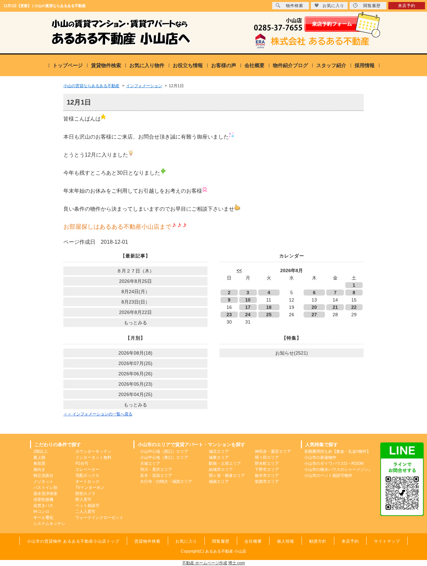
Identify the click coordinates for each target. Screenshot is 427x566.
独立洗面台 (43, 475)
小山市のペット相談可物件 (328, 475)
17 (248, 307)
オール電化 (43, 517)
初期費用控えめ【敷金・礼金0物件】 (337, 451)
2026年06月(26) (135, 373)
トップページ (68, 65)
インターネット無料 (93, 457)
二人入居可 (85, 511)
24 (248, 314)
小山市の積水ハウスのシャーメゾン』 (338, 469)
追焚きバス (43, 505)
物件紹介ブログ (290, 65)
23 (229, 314)
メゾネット (43, 481)
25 (269, 314)
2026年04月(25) (135, 394)
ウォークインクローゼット (99, 517)
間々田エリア (267, 457)
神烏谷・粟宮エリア (273, 451)
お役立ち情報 (188, 65)
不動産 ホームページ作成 (204, 563)
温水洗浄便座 (45, 493)
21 (335, 307)
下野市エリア (267, 469)
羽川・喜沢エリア (156, 469)
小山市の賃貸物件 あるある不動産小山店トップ (73, 541)
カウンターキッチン (93, 451)
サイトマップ (387, 541)
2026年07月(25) (135, 363)
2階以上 (40, 451)
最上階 (39, 457)
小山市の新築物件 (320, 457)
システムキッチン (49, 523)
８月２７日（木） (135, 270)
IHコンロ (41, 511)
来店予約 (406, 5)
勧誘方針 (318, 541)
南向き (39, 469)
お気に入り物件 (146, 65)
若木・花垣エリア (156, 475)
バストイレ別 (45, 487)
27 (314, 314)
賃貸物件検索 (106, 65)
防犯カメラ (85, 493)
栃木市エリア (267, 475)
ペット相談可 (87, 505)
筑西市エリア (267, 481)
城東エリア (219, 457)
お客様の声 (223, 65)
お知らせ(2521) (291, 353)
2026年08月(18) (135, 353)
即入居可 (83, 499)
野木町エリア (267, 463)
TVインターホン (89, 487)
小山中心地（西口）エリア (164, 451)
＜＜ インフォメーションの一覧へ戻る (97, 414)
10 (248, 300)
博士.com (236, 563)
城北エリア (219, 451)
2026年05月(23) (135, 384)
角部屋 (39, 463)
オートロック (87, 481)
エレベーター (87, 469)
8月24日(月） (135, 291)
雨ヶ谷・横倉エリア (227, 475)
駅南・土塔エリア (225, 463)
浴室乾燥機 (43, 499)
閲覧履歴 (372, 5)
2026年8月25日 (135, 281)
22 (354, 307)
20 (314, 307)
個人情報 (285, 541)
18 (269, 307)
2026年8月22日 (135, 312)
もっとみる (135, 322)
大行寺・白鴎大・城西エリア (166, 481)
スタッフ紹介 (331, 65)
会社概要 (255, 65)
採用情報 (365, 65)
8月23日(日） (135, 302)
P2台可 (81, 463)
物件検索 (294, 5)
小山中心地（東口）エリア (164, 457)
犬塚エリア (150, 463)
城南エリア (219, 481)
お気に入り (333, 5)
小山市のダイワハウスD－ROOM (334, 463)
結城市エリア (221, 469)
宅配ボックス (87, 475)
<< (239, 270)
